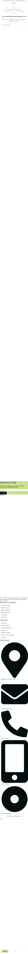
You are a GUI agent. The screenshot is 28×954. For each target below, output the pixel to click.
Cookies (5, 951)
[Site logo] (14, 3)
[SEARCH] (25, 24)
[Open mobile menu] (1, 2)
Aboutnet (20, 816)
